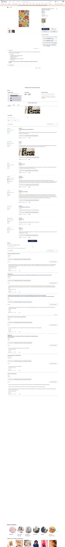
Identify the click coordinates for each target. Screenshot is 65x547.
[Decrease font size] (40, 48)
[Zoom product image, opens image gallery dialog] (8, 28)
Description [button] (10, 50)
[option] (32, 5)
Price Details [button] (43, 14)
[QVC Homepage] (7, 7)
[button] (56, 2)
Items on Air (18, 1)
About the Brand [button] (11, 65)
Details (52, 38)
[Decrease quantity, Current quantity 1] (42, 26)
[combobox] (36, 2)
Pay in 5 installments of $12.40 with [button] (48, 36)
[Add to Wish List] (56, 9)
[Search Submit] (50, 2)
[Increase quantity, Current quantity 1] (45, 26)
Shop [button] (9, 1)
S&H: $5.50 (43, 13)
